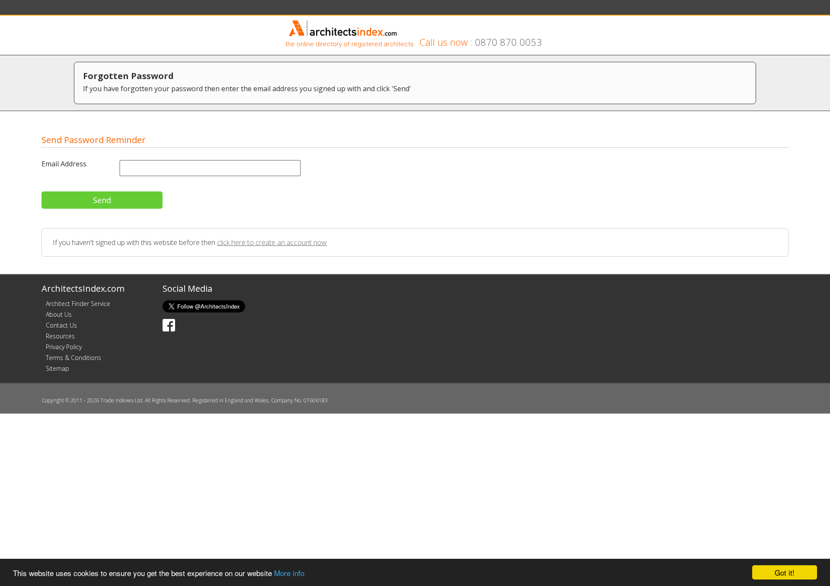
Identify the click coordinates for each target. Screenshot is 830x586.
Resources (60, 336)
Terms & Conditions (73, 358)
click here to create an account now (272, 242)
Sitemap (57, 368)
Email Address (64, 164)
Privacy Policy (64, 347)
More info (289, 572)
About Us (59, 314)
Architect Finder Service (78, 303)
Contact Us (61, 325)
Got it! (785, 572)
